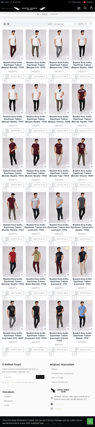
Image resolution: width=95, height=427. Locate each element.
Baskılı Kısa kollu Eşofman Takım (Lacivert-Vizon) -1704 (59, 337)
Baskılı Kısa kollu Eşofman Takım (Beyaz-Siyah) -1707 (13, 119)
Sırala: (50, 24)
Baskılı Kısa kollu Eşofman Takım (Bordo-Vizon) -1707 (13, 227)
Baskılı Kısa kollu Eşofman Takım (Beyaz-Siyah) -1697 (82, 65)
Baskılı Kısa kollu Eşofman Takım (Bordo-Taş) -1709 (59, 173)
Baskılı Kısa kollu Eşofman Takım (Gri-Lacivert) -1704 (59, 227)
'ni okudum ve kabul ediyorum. (20, 382)
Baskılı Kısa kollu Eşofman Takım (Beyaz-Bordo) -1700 (12, 65)
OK (90, 421)
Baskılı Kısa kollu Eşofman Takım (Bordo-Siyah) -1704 (13, 173)
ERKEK (45, 14)
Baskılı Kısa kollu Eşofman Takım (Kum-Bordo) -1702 (35, 281)
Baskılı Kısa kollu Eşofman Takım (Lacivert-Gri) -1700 (36, 335)
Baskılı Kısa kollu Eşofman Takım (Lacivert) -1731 (59, 281)
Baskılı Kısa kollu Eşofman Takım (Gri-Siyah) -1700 (82, 227)
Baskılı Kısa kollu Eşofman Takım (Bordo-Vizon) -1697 (82, 173)
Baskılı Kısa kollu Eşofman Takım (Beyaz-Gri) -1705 (59, 65)
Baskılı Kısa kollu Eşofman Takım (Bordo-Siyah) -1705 (36, 173)
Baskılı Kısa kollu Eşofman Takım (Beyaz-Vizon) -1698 (59, 119)
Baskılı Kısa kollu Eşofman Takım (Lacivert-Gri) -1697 (12, 335)
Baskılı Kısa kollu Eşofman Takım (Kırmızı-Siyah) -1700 (12, 281)
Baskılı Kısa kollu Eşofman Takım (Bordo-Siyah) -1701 (82, 119)
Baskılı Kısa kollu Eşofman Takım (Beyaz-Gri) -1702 (35, 65)
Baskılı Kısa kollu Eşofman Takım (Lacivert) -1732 (82, 281)
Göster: (81, 24)
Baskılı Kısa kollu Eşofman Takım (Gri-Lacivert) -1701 (35, 227)
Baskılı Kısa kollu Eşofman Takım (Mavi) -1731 (82, 335)
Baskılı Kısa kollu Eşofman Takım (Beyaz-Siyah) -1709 (36, 119)
